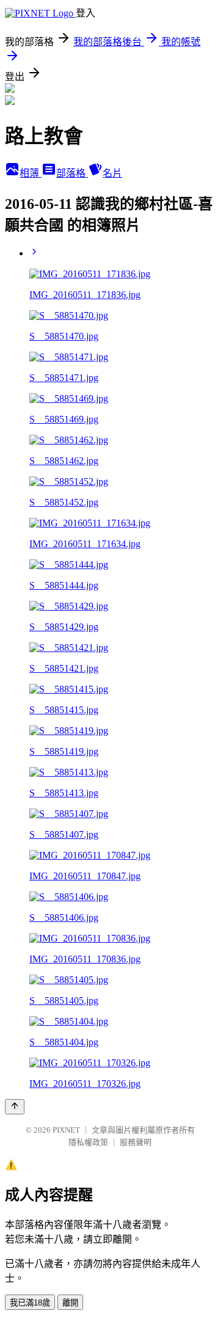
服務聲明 (136, 1142)
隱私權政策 (88, 1142)
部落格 (72, 173)
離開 (70, 1302)
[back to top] (14, 1106)
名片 (112, 173)
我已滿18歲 (30, 1302)
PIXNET (66, 1130)
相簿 (31, 173)
